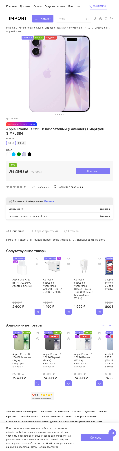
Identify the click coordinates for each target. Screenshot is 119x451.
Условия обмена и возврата (21, 411)
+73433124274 (99, 6)
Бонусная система (55, 6)
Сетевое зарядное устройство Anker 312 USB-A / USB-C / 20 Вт (52, 286)
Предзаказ (93, 171)
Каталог (46, 18)
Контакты (11, 6)
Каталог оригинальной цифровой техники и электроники (51, 27)
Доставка (25, 6)
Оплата (37, 6)
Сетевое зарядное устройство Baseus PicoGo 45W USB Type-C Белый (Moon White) (83, 289)
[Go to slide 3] (59, 114)
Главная (10, 27)
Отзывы (77, 411)
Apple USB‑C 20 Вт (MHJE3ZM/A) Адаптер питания (22, 282)
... (89, 27)
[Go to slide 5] (63, 114)
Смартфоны (101, 27)
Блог (71, 6)
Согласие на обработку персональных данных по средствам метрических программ (54, 421)
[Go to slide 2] (57, 114)
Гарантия (11, 416)
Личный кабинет (29, 416)
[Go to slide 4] (61, 114)
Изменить (49, 201)
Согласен (96, 437)
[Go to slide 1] (55, 114)
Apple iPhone (13, 31)
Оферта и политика (86, 416)
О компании (62, 411)
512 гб (21, 143)
